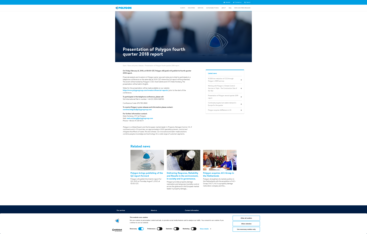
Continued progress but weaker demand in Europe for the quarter (222, 104)
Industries (191, 8)
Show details (204, 229)
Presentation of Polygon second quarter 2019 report (223, 97)
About (224, 8)
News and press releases (242, 8)
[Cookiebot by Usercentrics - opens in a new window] (117, 230)
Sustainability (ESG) (212, 8)
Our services (121, 210)
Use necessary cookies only (246, 229)
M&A (230, 8)
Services (200, 8)
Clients (182, 8)
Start (124, 66)
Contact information (192, 210)
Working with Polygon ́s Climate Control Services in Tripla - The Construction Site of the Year (222, 88)
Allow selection (246, 224)
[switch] (159, 230)
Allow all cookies (246, 218)
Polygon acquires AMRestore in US (219, 110)
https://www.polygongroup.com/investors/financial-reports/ (145, 90)
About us (154, 210)
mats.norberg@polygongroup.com (140, 118)
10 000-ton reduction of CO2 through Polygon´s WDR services (220, 80)
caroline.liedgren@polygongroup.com (137, 109)
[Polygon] (123, 7)
